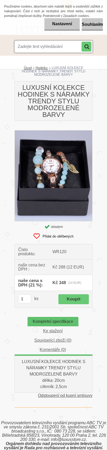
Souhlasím (92, 24)
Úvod (28, 68)
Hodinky (42, 68)
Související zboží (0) (52, 340)
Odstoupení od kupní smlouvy (65, 395)
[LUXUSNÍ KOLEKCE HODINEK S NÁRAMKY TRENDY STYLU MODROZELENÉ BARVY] (53, 132)
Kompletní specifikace (53, 321)
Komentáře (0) (53, 349)
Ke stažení (53, 331)
